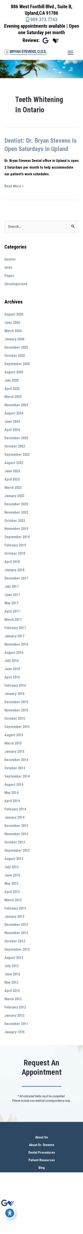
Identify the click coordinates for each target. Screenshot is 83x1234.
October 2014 (14, 768)
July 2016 (11, 661)
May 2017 (11, 603)
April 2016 (12, 677)
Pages (9, 276)
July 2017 (11, 586)
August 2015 (13, 735)
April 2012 (12, 991)
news (8, 267)
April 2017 (12, 611)
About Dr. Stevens (41, 1145)
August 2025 (13, 372)
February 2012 (15, 1007)
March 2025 (13, 397)
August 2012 (13, 958)
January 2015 (14, 751)
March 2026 (13, 331)
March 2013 (13, 900)
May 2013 (11, 883)
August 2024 (13, 413)
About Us (41, 1137)
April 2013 (12, 892)
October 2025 (14, 355)
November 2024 (16, 405)
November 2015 (16, 710)
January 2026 (14, 339)
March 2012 (13, 999)
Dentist (9, 259)
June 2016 (12, 669)
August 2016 (13, 652)
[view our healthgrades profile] (55, 41)
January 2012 (14, 1015)
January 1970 (14, 1032)
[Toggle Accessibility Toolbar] (9, 1213)
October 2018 (14, 553)
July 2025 (11, 380)
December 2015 (16, 702)
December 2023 (16, 438)
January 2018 (14, 570)
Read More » (13, 187)
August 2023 (13, 463)
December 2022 (16, 504)
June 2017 (12, 595)
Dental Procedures (41, 1152)
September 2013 (17, 850)
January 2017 (14, 636)
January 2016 (14, 694)
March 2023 (13, 487)
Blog (42, 1168)
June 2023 (12, 471)
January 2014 (14, 817)
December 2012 (16, 924)
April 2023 (12, 479)
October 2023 (14, 446)
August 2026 (13, 314)
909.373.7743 (43, 19)
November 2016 (16, 644)
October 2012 (14, 941)
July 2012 (11, 966)
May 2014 (11, 793)
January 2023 (14, 496)
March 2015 (13, 743)
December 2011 (16, 1024)
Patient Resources (42, 1160)
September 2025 (17, 364)
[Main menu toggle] (70, 52)
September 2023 (17, 454)
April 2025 (12, 389)
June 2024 (12, 421)
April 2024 (12, 430)
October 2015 (14, 718)
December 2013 (16, 826)
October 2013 (14, 842)
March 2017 (13, 619)
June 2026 (12, 322)
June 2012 (12, 974)
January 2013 (14, 916)
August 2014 (13, 784)
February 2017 (15, 628)
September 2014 (17, 776)
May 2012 (11, 982)
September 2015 (17, 727)
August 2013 (13, 859)
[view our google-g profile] (45, 41)
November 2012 (16, 933)
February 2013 (15, 908)
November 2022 (16, 512)
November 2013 (16, 834)
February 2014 (15, 809)
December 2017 (16, 578)
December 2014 (16, 760)
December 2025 (16, 347)
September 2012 (17, 949)
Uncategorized (15, 284)
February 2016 (15, 685)
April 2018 (12, 562)
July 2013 (11, 867)
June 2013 (12, 875)
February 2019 (15, 545)
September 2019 (17, 537)
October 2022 (14, 521)
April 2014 (12, 801)
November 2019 (16, 529)
